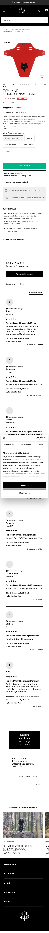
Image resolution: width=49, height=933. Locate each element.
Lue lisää (6, 128)
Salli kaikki (24, 485)
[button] (24, 21)
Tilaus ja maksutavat (14, 239)
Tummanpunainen (13, 138)
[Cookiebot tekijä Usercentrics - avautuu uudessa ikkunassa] (35, 438)
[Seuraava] (45, 84)
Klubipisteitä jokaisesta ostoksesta (25, 190)
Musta (29, 138)
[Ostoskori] (45, 11)
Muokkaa (23, 493)
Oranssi (8, 151)
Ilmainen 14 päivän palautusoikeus (26, 198)
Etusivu (5, 29)
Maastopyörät (10, 842)
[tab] (36, 293)
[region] (24, 767)
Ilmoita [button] (14, 341)
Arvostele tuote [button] (24, 274)
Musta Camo (27, 145)
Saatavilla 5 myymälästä (17, 182)
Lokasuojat (14, 29)
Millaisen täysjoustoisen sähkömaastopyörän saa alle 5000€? (17, 849)
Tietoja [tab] (40, 445)
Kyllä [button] (8, 341)
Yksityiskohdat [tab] (24, 445)
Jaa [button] (19, 341)
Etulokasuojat (24, 29)
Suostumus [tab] (9, 445)
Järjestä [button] (10, 284)
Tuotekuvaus (9, 209)
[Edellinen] (4, 84)
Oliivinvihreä (10, 145)
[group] (24, 263)
